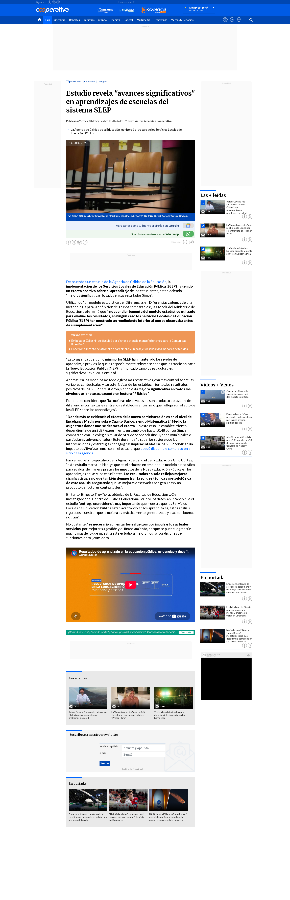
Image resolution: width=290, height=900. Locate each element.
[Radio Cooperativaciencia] (127, 10)
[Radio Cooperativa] (153, 10)
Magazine (59, 20)
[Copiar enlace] (191, 242)
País (47, 20)
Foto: (71, 143)
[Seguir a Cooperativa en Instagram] (58, 2)
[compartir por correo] (185, 242)
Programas (160, 20)
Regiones (88, 20)
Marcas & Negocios (182, 20)
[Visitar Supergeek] (239, 22)
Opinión (115, 20)
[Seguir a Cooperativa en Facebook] (49, 2)
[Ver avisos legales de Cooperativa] (225, 22)
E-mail (103, 753)
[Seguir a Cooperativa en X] (54, 2)
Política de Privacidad (132, 769)
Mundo (102, 20)
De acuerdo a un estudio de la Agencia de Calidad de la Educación (116, 281)
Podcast (128, 20)
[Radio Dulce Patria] (105, 10)
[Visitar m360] (232, 22)
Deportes (74, 20)
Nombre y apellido (109, 746)
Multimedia (143, 20)
